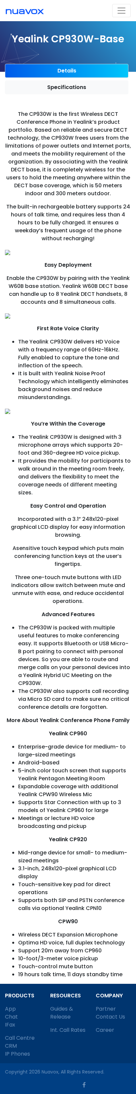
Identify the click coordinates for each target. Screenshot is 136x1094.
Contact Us (110, 1017)
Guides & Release (61, 1013)
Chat (11, 1017)
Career (105, 1030)
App (10, 1009)
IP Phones (17, 1054)
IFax (10, 1024)
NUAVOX (24, 10)
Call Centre (20, 1038)
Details (66, 70)
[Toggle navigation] (121, 10)
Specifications (66, 87)
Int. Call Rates (67, 1030)
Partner (106, 1009)
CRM (11, 1046)
